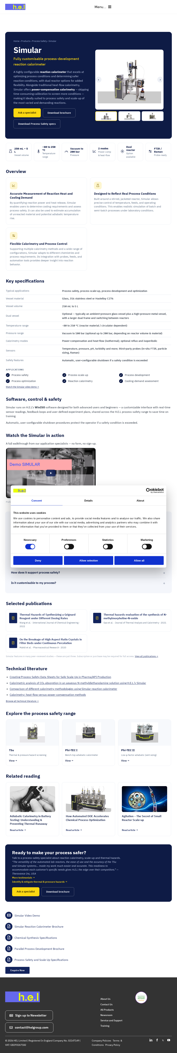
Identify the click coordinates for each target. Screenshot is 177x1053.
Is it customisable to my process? (33, 583)
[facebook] (157, 1040)
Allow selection (88, 560)
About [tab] (140, 500)
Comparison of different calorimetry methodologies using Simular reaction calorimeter (63, 689)
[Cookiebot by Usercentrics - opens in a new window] (148, 490)
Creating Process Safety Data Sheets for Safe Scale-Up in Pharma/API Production (60, 677)
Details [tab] (88, 500)
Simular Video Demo (27, 915)
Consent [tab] (36, 500)
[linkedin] (151, 1040)
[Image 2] (129, 116)
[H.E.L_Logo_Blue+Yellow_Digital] (16, 3)
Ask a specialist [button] (27, 112)
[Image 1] (106, 116)
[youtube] (168, 1040)
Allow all (139, 560)
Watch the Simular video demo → (22, 386)
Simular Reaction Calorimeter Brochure (39, 926)
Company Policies (101, 1040)
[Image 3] (153, 116)
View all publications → (146, 656)
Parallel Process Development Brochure (39, 948)
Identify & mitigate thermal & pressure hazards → (39, 881)
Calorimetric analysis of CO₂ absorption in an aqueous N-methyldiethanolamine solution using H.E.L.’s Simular (78, 683)
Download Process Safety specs (37, 123)
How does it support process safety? (35, 572)
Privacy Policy (112, 1044)
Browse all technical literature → (22, 701)
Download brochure (59, 112)
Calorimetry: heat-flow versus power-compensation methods (48, 694)
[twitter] (163, 1040)
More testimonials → (23, 877)
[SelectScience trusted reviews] (141, 993)
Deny (38, 560)
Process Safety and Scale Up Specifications (41, 960)
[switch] (69, 546)
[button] (51, 473)
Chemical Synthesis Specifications (36, 937)
